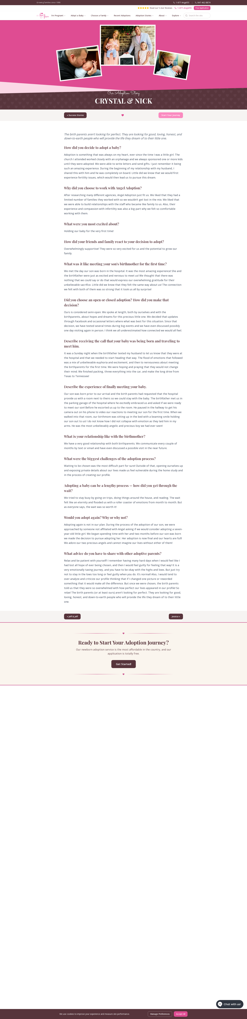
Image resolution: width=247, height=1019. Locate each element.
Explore (175, 15)
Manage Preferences (160, 1014)
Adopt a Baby (77, 15)
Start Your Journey (170, 115)
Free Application (202, 8)
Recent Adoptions (122, 15)
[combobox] (197, 15)
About (162, 15)
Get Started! (123, 664)
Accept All (180, 1014)
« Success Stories (75, 115)
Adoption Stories (143, 15)
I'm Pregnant (57, 15)
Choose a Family (98, 15)
